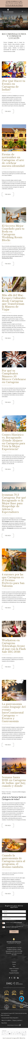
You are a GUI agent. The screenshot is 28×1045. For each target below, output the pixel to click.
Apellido (5, 915)
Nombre (5, 911)
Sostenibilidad (14, 971)
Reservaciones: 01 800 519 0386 (14, 951)
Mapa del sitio (4, 1022)
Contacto (14, 962)
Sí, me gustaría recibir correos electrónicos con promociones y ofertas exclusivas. (14, 927)
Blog (14, 966)
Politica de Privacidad (5, 1015)
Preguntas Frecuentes (14, 973)
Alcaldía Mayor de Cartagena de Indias (16, 820)
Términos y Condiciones (17, 1020)
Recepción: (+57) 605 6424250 (14, 953)
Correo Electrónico (7, 918)
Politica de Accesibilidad (6, 1020)
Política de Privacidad (18, 922)
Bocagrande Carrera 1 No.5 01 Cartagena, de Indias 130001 (11, 948)
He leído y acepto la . (14, 922)
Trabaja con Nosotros (14, 968)
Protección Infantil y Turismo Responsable (9, 1017)
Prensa (14, 964)
